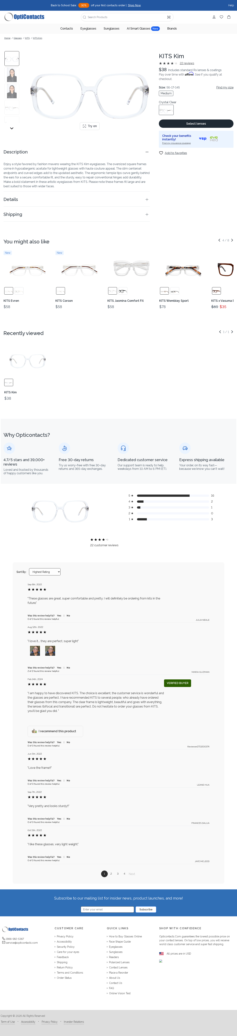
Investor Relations (74, 1021)
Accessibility (28, 1021)
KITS (27, 38)
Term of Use (8, 1021)
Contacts (66, 28)
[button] (77, 152)
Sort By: (21, 571)
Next (132, 874)
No (68, 615)
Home (7, 38)
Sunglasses (111, 28)
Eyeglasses (88, 28)
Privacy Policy (50, 1021)
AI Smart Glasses (142, 28)
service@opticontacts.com (22, 942)
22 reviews (187, 63)
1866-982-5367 (15, 938)
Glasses (18, 38)
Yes (59, 615)
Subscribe (146, 909)
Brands (172, 28)
